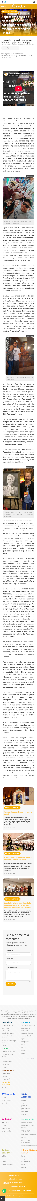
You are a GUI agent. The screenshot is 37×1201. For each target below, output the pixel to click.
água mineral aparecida (6, 1029)
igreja (23, 1039)
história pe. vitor (26, 1122)
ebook (23, 1164)
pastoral (4, 1076)
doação (5, 1048)
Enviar (10, 984)
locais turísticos (7, 1062)
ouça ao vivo (25, 1103)
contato (4, 1045)
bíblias (4, 1156)
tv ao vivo (5, 1103)
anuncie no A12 (27, 1059)
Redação (25, 1022)
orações (24, 1050)
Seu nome (10, 950)
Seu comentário (12, 967)
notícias (4, 1067)
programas (25, 1111)
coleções (24, 1159)
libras (23, 1044)
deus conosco (6, 1159)
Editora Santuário (7, 1151)
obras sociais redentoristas (25, 1141)
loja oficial (5, 1065)
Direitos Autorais (14, 1190)
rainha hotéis (6, 1079)
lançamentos (25, 1162)
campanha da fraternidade (25, 1029)
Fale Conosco (27, 1190)
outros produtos (7, 1164)
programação (6, 1100)
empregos (5, 1122)
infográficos (25, 1042)
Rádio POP (7, 1119)
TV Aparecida (8, 1094)
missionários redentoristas (25, 1131)
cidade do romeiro (8, 1033)
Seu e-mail (10, 958)
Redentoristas (28, 1119)
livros (4, 1162)
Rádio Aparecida (26, 1095)
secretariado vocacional (29, 1145)
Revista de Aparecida (9, 12)
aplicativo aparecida (28, 1025)
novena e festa (8, 1070)
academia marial (7, 1025)
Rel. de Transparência (16, 1183)
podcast (24, 1106)
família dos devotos (8, 1051)
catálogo (24, 1167)
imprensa (5, 1059)
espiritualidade (26, 1036)
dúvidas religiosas (27, 1033)
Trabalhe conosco (14, 1175)
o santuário (6, 1073)
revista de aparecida (6, 1083)
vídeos (4, 1087)
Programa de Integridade (17, 1186)
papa (23, 1053)
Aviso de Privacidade (15, 1179)
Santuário (7, 1022)
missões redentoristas (28, 1135)
